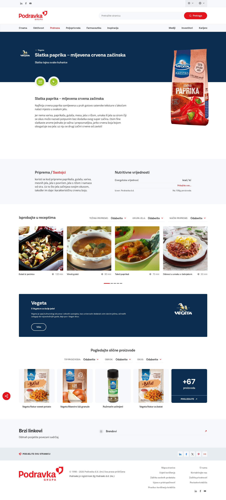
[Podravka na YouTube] (30, 3)
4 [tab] (117, 283)
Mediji (172, 28)
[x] (192, 454)
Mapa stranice (168, 468)
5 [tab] (120, 283)
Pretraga (197, 15)
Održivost (38, 28)
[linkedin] (180, 454)
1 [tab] (104, 283)
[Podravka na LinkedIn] (21, 3)
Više (38, 327)
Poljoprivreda (73, 28)
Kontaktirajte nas (199, 473)
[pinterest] (198, 454)
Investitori (187, 28)
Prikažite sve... (184, 186)
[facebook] (186, 454)
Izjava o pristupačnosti (164, 483)
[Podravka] (33, 19)
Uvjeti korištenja (167, 473)
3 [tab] (114, 283)
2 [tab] (111, 283)
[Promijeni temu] (190, 3)
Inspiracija (112, 28)
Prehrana (55, 28)
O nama (23, 28)
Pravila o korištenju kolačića (161, 487)
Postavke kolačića (198, 483)
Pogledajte (187, 399)
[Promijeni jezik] (201, 3)
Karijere (203, 28)
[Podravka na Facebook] (26, 3)
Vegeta (41, 50)
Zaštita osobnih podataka (162, 478)
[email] (204, 454)
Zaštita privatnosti (198, 478)
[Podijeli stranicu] (6, 396)
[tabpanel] (41, 251)
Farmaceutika (94, 28)
